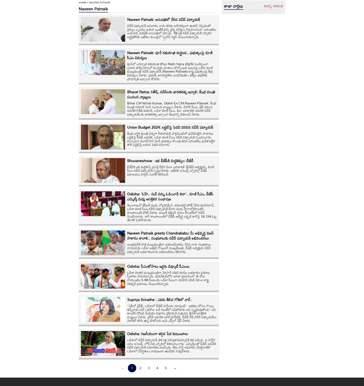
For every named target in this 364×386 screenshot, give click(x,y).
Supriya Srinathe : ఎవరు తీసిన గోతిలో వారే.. (159, 299)
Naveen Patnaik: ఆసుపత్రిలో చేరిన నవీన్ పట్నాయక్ (163, 19)
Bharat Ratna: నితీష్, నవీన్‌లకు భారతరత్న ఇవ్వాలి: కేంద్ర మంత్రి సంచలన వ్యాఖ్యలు (171, 94)
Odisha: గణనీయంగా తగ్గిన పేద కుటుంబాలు (157, 333)
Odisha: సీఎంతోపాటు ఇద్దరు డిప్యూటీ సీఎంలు (158, 266)
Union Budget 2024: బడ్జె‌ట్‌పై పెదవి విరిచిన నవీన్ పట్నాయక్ (170, 127)
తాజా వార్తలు (233, 6)
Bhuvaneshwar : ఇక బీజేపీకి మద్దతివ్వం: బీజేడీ (160, 160)
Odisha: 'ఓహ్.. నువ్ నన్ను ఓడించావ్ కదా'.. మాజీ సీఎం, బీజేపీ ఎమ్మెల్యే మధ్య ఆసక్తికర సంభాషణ (170, 196)
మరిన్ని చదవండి (273, 6)
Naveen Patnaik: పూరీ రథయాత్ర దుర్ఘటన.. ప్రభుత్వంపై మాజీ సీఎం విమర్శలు (170, 55)
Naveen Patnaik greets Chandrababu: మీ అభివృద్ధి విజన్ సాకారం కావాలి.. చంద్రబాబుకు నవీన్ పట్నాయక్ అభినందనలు (170, 235)
